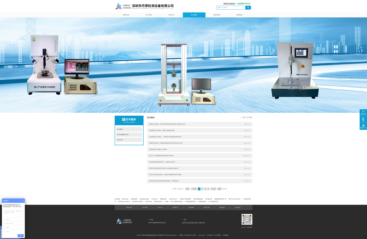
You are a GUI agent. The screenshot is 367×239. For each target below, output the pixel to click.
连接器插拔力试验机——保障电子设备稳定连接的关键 (165, 136)
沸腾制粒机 (163, 199)
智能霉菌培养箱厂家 (220, 199)
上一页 (194, 189)
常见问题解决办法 (123, 134)
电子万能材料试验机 (177, 201)
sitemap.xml (201, 235)
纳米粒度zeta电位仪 (124, 201)
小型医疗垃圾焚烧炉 (185, 199)
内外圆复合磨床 (144, 199)
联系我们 (240, 15)
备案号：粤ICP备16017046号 (187, 235)
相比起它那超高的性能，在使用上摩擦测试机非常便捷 (165, 174)
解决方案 (217, 15)
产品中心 (171, 15)
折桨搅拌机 (134, 199)
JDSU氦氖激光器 (213, 201)
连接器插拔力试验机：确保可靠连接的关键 (162, 130)
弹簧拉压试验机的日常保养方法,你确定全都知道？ (164, 168)
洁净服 (166, 201)
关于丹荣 (149, 15)
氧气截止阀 (208, 199)
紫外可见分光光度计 (235, 199)
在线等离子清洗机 (137, 201)
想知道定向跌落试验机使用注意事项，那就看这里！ (164, 181)
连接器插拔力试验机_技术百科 (158, 149)
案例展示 (222, 207)
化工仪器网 (217, 235)
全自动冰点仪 (173, 199)
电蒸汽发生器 (158, 201)
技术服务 (194, 15)
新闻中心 (176, 207)
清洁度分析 (148, 201)
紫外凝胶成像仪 (198, 199)
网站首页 (126, 15)
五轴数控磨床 (202, 201)
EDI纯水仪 (154, 199)
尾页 (219, 189)
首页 (244, 117)
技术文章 (120, 140)
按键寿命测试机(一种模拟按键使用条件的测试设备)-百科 (166, 143)
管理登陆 (225, 235)
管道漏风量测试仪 (190, 201)
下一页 (213, 189)
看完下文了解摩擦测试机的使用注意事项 (161, 155)
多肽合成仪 (125, 199)
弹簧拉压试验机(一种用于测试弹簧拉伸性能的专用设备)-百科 (167, 124)
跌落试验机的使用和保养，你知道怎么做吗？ (162, 162)
